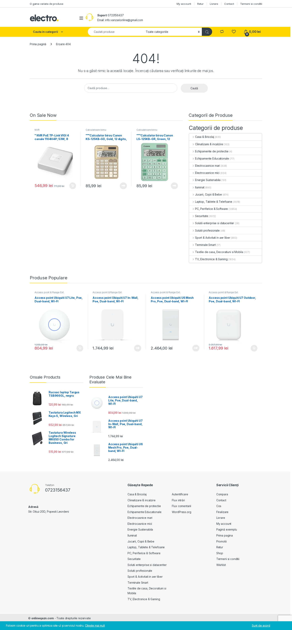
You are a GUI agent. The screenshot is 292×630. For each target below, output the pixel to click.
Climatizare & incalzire (209, 144)
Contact (229, 3)
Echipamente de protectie (211, 151)
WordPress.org (181, 512)
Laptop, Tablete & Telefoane (213, 201)
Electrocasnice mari (207, 165)
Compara (222, 494)
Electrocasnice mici (207, 172)
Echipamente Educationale (212, 158)
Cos (218, 506)
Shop (219, 553)
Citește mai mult (122, 185)
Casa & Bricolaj (204, 136)
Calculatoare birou (96, 129)
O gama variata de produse (46, 3)
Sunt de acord (261, 625)
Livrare (214, 3)
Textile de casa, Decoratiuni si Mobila (219, 252)
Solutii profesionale (207, 230)
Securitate (201, 216)
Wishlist (221, 565)
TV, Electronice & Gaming (211, 259)
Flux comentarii (181, 506)
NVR (37, 129)
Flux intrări (178, 500)
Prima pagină (38, 44)
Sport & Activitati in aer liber (212, 237)
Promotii (221, 541)
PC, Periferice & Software (211, 208)
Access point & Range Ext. (49, 292)
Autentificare (180, 494)
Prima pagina (224, 535)
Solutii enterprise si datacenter (214, 223)
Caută (194, 88)
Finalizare (222, 512)
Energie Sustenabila (207, 180)
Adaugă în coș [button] (71, 185)
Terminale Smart (205, 244)
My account (184, 3)
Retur (200, 3)
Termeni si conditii (251, 3)
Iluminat (199, 187)
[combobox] (116, 32)
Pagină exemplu (226, 529)
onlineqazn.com (42, 618)
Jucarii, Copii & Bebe (208, 194)
